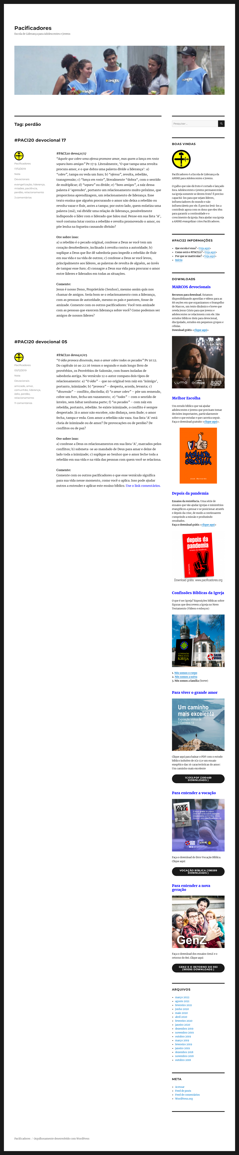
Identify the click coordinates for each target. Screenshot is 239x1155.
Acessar (179, 1087)
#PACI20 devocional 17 (40, 140)
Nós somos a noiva (186, 676)
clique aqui (200, 330)
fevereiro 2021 (183, 1005)
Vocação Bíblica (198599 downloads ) (198, 871)
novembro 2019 (184, 1032)
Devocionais (21, 179)
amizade (19, 386)
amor (29, 386)
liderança (39, 184)
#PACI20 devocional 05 (40, 341)
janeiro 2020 (182, 1024)
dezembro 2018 (184, 1052)
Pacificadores (33, 28)
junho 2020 (182, 1009)
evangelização (23, 184)
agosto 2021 (182, 1001)
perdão (18, 192)
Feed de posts (183, 1090)
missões (19, 188)
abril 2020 (181, 1017)
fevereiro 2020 (183, 1020)
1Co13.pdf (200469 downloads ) (198, 779)
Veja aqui (204, 248)
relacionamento (34, 192)
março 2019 (182, 1040)
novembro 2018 (184, 1056)
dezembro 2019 (184, 1028)
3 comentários (23, 197)
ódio (17, 393)
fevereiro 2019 (183, 1044)
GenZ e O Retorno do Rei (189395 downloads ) (198, 968)
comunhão (21, 389)
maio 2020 (181, 1013)
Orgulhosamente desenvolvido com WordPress (61, 1138)
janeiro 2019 (182, 1048)
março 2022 (182, 997)
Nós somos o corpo (185, 673)
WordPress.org (184, 1098)
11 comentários (23, 402)
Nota (17, 173)
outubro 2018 (183, 1060)
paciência (31, 188)
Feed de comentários (187, 1094)
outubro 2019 (183, 1036)
